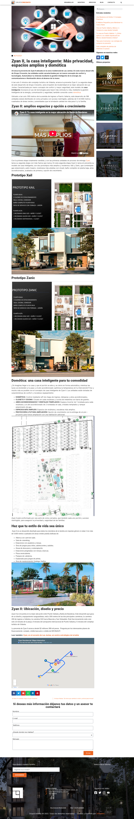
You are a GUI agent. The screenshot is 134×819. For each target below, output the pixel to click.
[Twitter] (102, 57)
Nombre (16, 711)
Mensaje (16, 739)
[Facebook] (98, 57)
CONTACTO (111, 2)
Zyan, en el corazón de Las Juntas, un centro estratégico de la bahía (51, 635)
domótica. (77, 92)
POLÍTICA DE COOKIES (77, 808)
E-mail (15, 718)
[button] (121, 2)
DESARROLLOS (68, 2)
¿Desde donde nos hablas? (23, 732)
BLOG (101, 2)
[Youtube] (108, 792)
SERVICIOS (92, 2)
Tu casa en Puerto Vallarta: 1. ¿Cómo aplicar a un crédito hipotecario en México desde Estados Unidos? (108, 35)
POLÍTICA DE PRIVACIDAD (58, 808)
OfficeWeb (100, 814)
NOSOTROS (81, 2)
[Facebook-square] (95, 792)
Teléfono (16, 725)
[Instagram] (107, 57)
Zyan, (88, 160)
